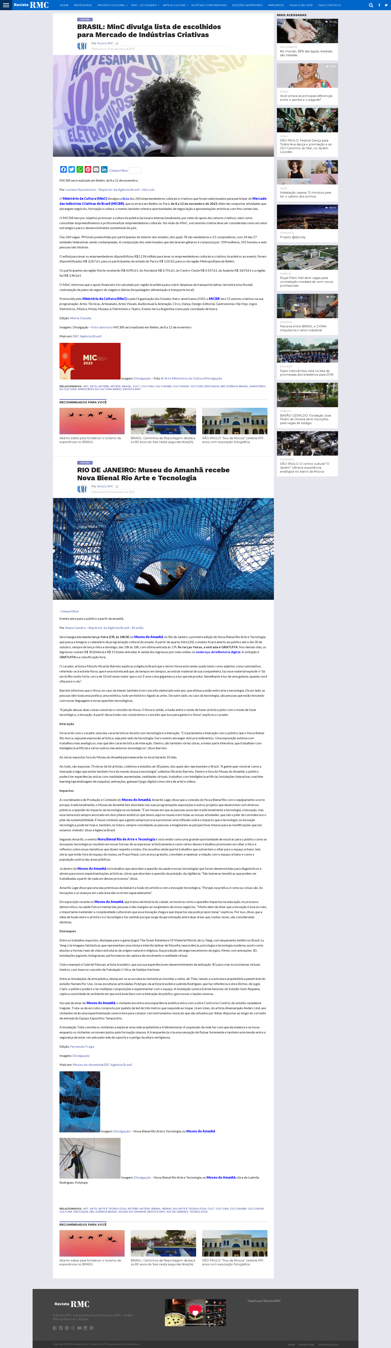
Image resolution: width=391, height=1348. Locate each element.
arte (93, 386)
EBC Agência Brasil (87, 336)
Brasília (137, 628)
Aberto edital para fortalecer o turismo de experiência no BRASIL (90, 440)
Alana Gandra (75, 628)
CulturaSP (181, 386)
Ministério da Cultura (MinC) (100, 389)
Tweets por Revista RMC (264, 1301)
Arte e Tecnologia (112, 1208)
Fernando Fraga (82, 1046)
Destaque (211, 386)
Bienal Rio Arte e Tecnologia (184, 1208)
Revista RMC (83, 5)
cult (136, 386)
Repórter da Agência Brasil (119, 189)
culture (196, 386)
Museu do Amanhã (87, 1064)
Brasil (127, 386)
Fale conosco (330, 5)
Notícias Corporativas (209, 5)
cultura (147, 386)
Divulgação (142, 378)
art (86, 386)
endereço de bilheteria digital (218, 652)
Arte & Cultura (328, 1344)
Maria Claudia (80, 318)
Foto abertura (102, 327)
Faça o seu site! (301, 5)
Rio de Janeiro (177, 1211)
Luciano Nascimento (80, 189)
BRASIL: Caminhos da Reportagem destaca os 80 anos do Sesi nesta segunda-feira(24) (163, 440)
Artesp (115, 386)
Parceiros (276, 5)
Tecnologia (198, 1211)
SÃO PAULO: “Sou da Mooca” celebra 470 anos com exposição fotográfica (232, 440)
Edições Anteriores (247, 5)
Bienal (156, 1208)
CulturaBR (163, 386)
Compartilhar (118, 170)
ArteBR (103, 386)
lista (125, 198)
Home (64, 5)
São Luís (148, 189)
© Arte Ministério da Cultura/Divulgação (191, 378)
